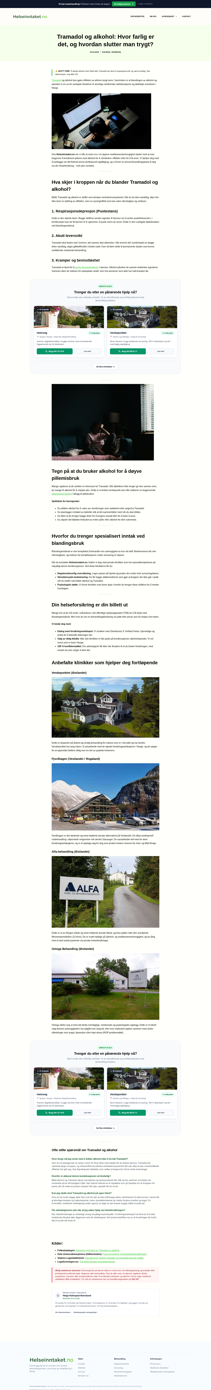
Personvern (155, 1364)
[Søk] (196, 16)
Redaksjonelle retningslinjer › (86, 1312)
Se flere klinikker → (105, 367)
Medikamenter (120, 1376)
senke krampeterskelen (87, 267)
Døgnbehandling (121, 1364)
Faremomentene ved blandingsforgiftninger (124, 1254)
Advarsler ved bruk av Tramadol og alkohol (97, 1250)
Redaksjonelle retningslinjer (162, 1372)
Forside (81, 1364)
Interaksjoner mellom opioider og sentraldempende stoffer (114, 1258)
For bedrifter (137, 16)
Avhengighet (168, 16)
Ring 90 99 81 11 (129, 351)
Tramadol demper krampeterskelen (97, 1262)
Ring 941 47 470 (56, 351)
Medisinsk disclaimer (159, 1368)
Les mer (87, 351)
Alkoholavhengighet (123, 1372)
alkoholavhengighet (62, 494)
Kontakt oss (83, 1376)
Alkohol (106, 52)
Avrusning (118, 1368)
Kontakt (186, 16)
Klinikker (82, 1368)
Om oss (153, 16)
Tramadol (116, 52)
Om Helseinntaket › (63, 1312)
